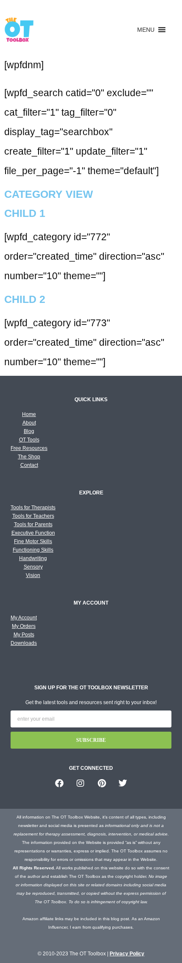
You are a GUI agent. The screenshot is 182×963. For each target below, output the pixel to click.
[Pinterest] (101, 783)
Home (29, 414)
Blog (29, 431)
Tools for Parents (33, 524)
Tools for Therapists (33, 508)
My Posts (24, 635)
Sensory (33, 567)
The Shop (29, 457)
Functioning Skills (33, 550)
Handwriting (33, 558)
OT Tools (29, 440)
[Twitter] (123, 783)
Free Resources (29, 448)
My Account (24, 618)
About (29, 423)
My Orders (24, 626)
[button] (145, 29)
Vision (33, 575)
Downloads (24, 643)
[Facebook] (59, 783)
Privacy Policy (127, 954)
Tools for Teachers (33, 516)
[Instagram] (80, 783)
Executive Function (33, 533)
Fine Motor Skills (33, 541)
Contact (29, 465)
